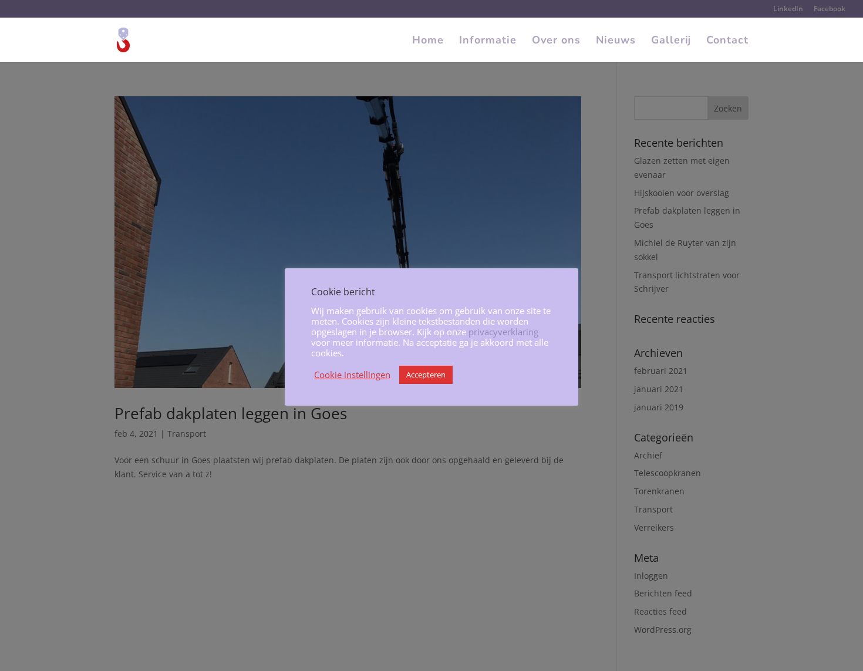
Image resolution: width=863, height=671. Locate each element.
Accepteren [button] (426, 374)
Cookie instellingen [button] (352, 374)
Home (428, 41)
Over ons (556, 41)
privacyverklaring (503, 332)
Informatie (488, 41)
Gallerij (671, 41)
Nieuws (616, 41)
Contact (727, 41)
